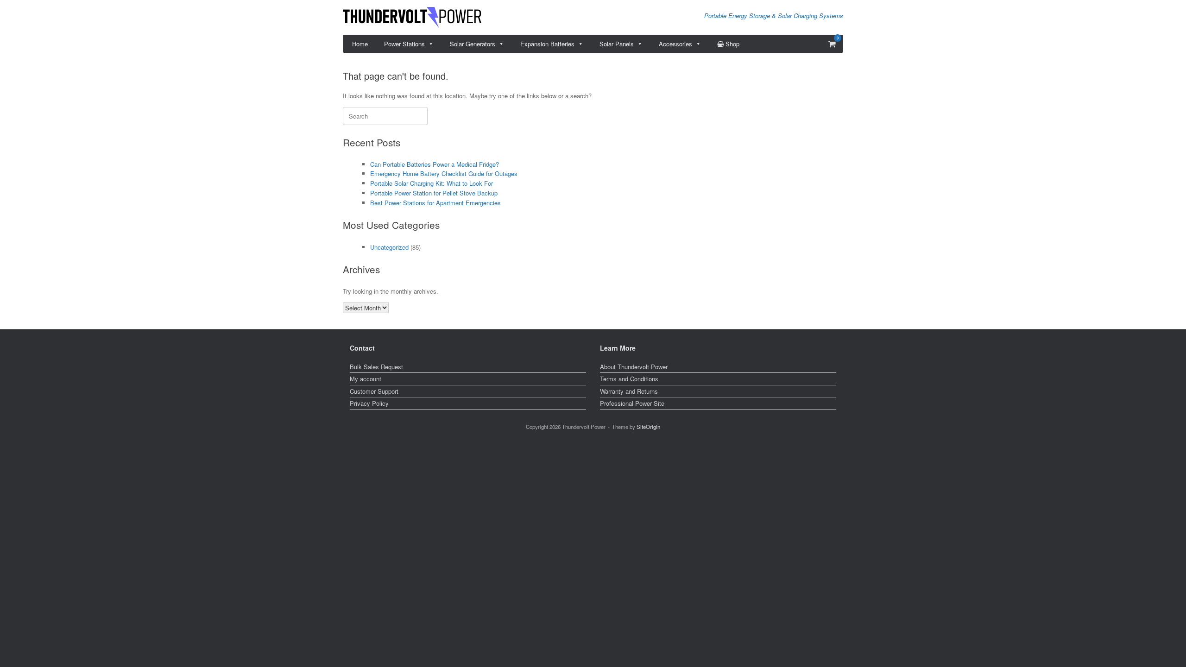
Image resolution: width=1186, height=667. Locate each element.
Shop (732, 43)
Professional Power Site (632, 403)
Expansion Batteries (547, 43)
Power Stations (404, 43)
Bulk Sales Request (376, 366)
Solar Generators (472, 43)
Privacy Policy (369, 403)
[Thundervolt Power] (412, 17)
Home (360, 43)
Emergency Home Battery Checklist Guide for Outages (443, 173)
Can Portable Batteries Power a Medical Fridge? (434, 164)
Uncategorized (389, 247)
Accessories (675, 43)
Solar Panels (616, 43)
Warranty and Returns (629, 391)
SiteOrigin (648, 426)
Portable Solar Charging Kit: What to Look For (431, 183)
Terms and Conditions (629, 378)
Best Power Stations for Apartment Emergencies (435, 202)
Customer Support (374, 391)
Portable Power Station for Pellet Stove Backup (434, 193)
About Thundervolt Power (634, 366)
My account (365, 378)
